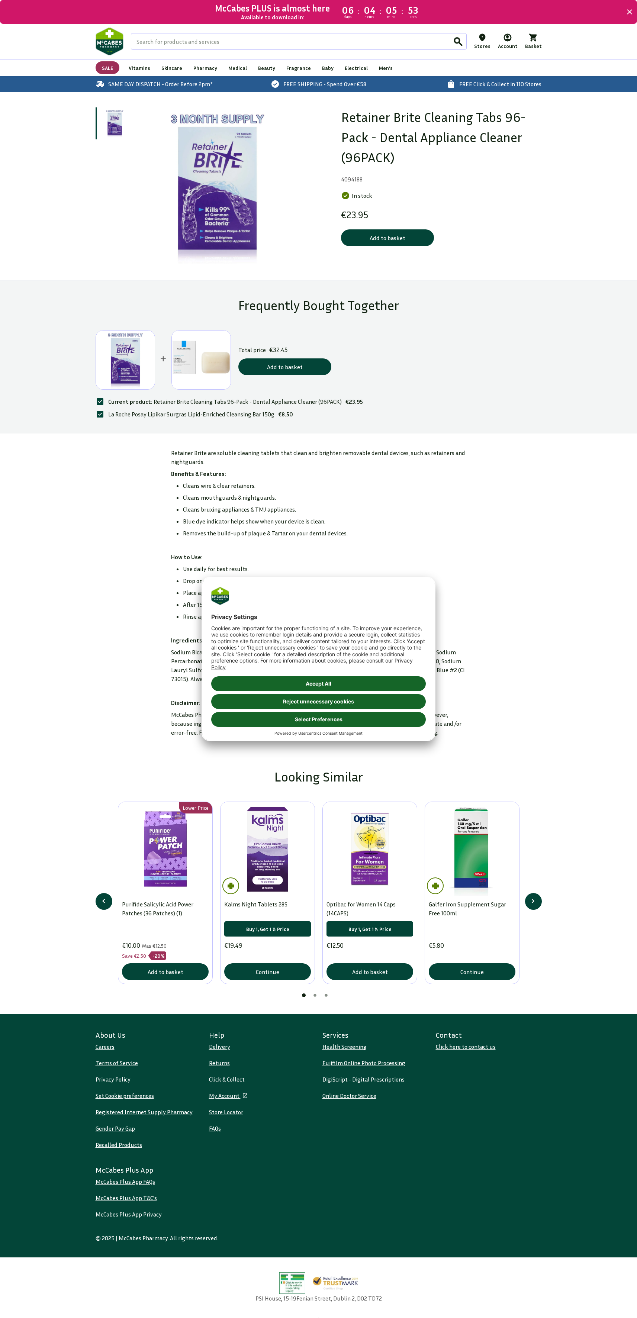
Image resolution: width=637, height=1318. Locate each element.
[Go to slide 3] (326, 995)
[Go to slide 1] (115, 123)
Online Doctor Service (349, 1095)
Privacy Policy (113, 1079)
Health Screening (344, 1046)
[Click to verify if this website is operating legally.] (292, 1283)
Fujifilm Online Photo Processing (363, 1063)
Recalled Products (119, 1144)
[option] (217, 186)
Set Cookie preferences (125, 1096)
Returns (219, 1063)
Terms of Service (117, 1063)
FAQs (215, 1128)
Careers (105, 1046)
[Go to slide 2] (315, 995)
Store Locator (226, 1112)
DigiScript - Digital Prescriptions (363, 1079)
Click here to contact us (466, 1046)
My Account (225, 1095)
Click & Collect (227, 1079)
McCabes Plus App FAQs (125, 1181)
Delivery (219, 1046)
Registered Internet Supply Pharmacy (144, 1112)
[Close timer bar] (630, 12)
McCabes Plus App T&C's (126, 1198)
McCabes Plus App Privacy (129, 1214)
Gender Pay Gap (115, 1128)
